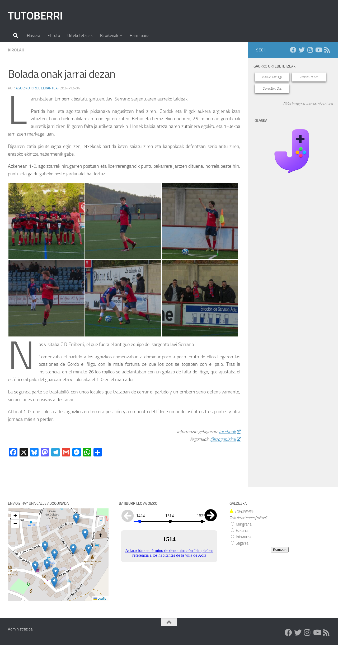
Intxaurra (243, 537)
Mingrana (243, 524)
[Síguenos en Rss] (327, 50)
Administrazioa (20, 629)
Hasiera (33, 35)
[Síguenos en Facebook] (293, 50)
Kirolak (16, 49)
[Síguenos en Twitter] (301, 50)
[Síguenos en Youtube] (318, 50)
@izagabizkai (223, 439)
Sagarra (241, 543)
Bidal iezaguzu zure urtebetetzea (308, 104)
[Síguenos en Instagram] (310, 50)
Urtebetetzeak (80, 35)
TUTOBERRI (35, 15)
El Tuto (54, 35)
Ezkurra (241, 530)
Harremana (139, 35)
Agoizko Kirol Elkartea (37, 88)
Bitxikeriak (109, 35)
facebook (227, 432)
